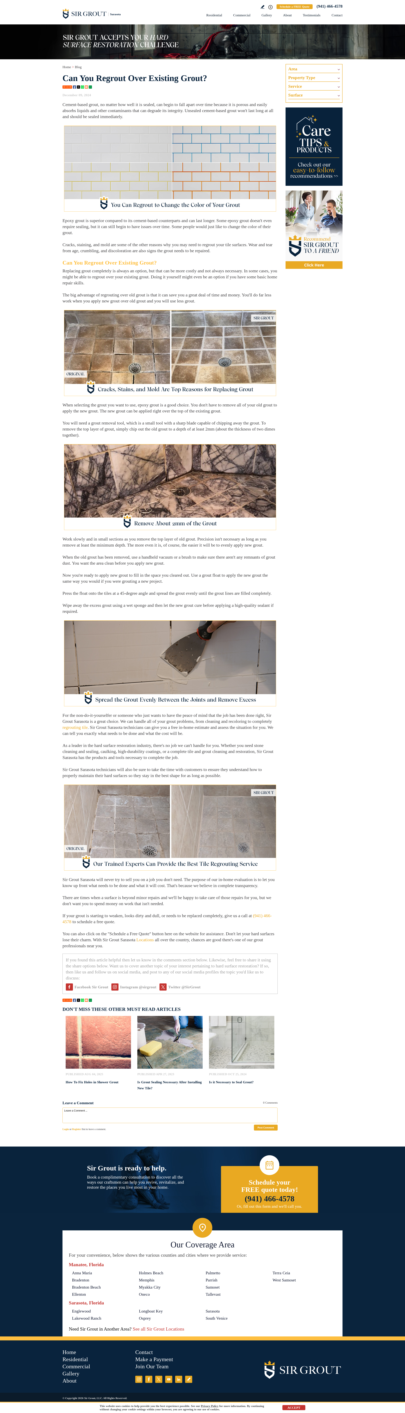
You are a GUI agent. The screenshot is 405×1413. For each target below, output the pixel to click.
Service (295, 86)
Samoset (213, 1287)
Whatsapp (82, 87)
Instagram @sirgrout (138, 987)
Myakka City (150, 1287)
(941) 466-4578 (330, 6)
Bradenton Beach (86, 1287)
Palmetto (213, 1273)
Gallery (267, 15)
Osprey (145, 1318)
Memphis (146, 1280)
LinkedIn (178, 1379)
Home (66, 67)
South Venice (217, 1318)
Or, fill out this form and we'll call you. (269, 1206)
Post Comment (266, 1127)
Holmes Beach (151, 1273)
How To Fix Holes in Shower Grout (92, 1082)
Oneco (144, 1294)
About (287, 15)
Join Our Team (151, 1366)
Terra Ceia (281, 1273)
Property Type (301, 77)
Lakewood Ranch (86, 1318)
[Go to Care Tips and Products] (314, 146)
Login (65, 1129)
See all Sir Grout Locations (158, 1329)
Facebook (74, 87)
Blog (78, 67)
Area (292, 68)
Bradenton (80, 1280)
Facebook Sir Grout (91, 987)
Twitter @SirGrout (184, 987)
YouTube (168, 1379)
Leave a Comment (77, 1103)
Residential (214, 15)
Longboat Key (151, 1311)
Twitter (78, 87)
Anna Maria (82, 1273)
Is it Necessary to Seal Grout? (231, 1082)
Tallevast (213, 1294)
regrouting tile (75, 727)
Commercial (241, 15)
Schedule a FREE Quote (294, 6)
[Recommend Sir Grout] (314, 230)
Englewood (81, 1311)
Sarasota (213, 1311)
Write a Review (262, 7)
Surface (295, 95)
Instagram (138, 1379)
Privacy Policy (209, 1406)
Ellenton (79, 1294)
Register (76, 1129)
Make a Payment (154, 1359)
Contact (337, 15)
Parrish (211, 1280)
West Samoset (284, 1280)
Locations (145, 939)
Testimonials (312, 15)
